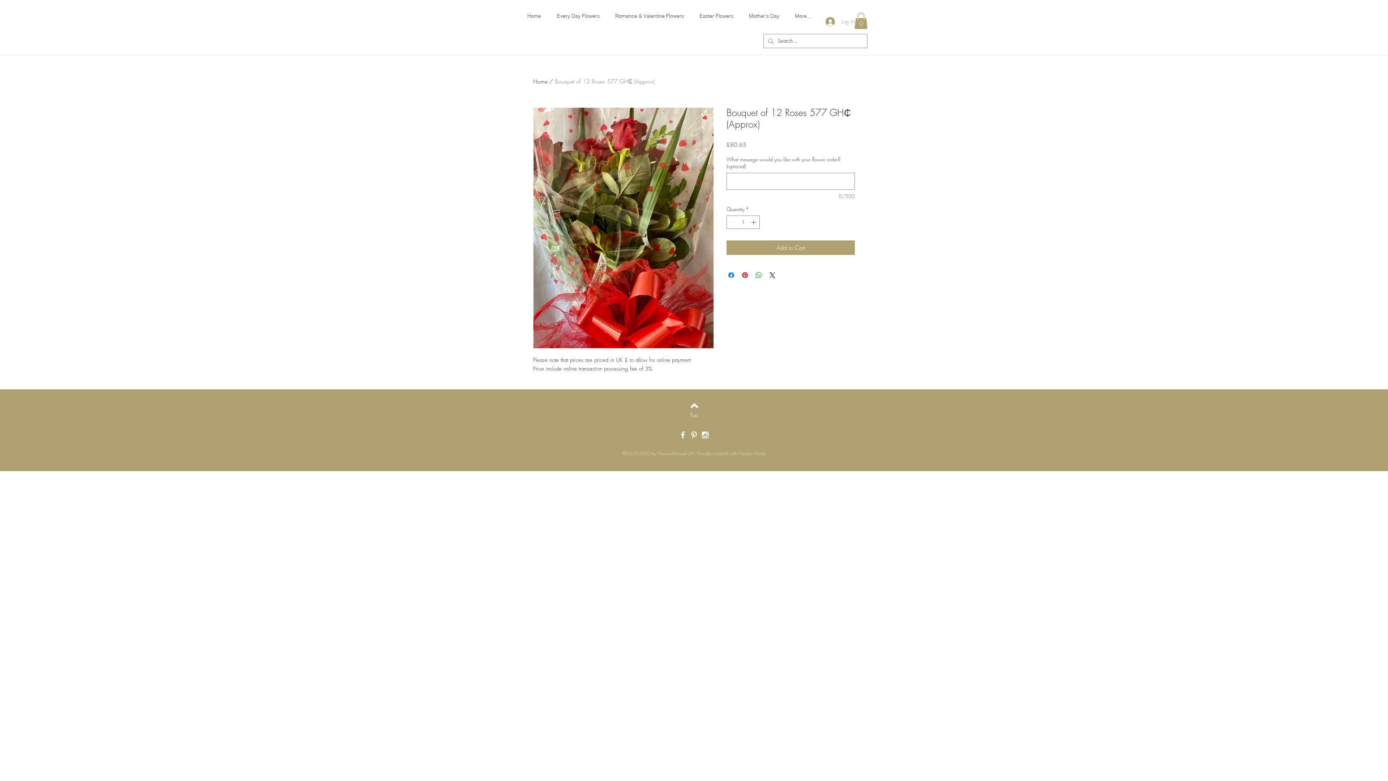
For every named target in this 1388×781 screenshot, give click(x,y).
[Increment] (754, 222)
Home (540, 81)
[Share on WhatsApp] (758, 275)
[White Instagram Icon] (705, 435)
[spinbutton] (743, 222)
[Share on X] (772, 275)
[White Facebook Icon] (682, 435)
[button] (861, 21)
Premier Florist (752, 453)
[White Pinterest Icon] (694, 435)
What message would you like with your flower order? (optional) (783, 163)
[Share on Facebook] (731, 275)
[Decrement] (732, 222)
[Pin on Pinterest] (745, 275)
